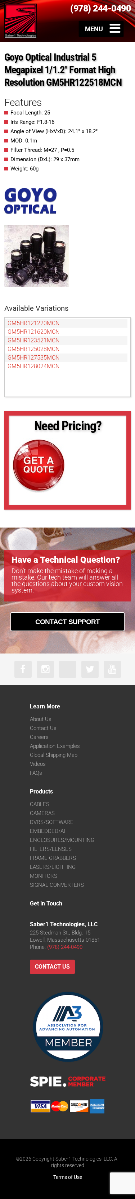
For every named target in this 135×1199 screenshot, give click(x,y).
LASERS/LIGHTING (53, 867)
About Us (40, 719)
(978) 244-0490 (64, 947)
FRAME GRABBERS (53, 858)
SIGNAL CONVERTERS (57, 885)
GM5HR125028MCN (33, 349)
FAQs (36, 773)
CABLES (39, 804)
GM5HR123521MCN (33, 340)
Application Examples (55, 746)
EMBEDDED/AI (47, 831)
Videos (38, 764)
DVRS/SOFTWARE (51, 822)
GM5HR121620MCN (33, 331)
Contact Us (43, 728)
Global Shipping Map (53, 755)
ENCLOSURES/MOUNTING (62, 840)
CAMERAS (42, 813)
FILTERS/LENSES (51, 849)
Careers (39, 737)
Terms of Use (67, 1177)
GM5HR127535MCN (33, 357)
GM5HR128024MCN (33, 366)
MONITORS (43, 876)
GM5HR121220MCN (33, 323)
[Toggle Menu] (101, 28)
